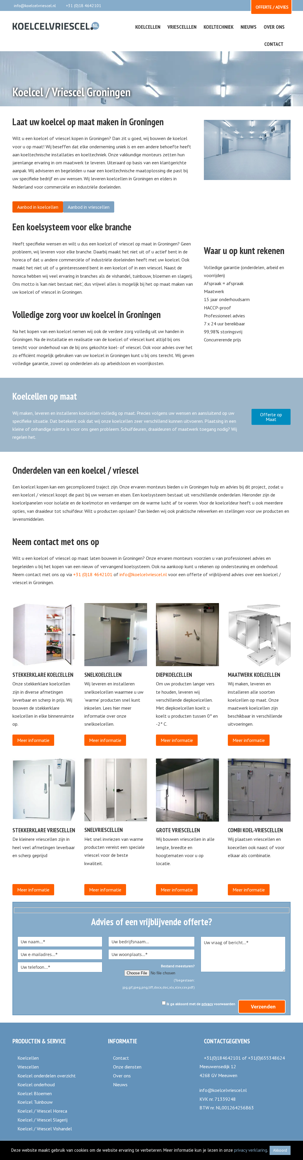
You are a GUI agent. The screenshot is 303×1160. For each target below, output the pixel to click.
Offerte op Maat (271, 417)
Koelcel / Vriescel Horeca (42, 1111)
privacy (207, 1004)
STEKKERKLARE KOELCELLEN (42, 674)
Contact (121, 1058)
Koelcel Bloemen (34, 1093)
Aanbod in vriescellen (88, 207)
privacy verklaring (250, 1150)
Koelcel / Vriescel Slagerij (42, 1120)
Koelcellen (28, 1058)
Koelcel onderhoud (36, 1084)
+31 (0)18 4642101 (83, 5)
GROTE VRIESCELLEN (178, 830)
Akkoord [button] (280, 1150)
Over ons (122, 1076)
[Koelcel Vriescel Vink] (55, 26)
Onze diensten (127, 1067)
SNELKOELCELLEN (103, 674)
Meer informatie (33, 740)
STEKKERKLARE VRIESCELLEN (43, 830)
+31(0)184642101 (222, 1058)
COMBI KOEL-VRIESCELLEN (255, 830)
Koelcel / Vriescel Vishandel (44, 1129)
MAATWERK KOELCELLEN (254, 674)
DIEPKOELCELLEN (174, 674)
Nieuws (120, 1084)
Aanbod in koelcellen (37, 207)
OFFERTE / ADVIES (272, 7)
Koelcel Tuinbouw (35, 1102)
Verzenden (263, 1006)
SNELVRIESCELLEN (103, 829)
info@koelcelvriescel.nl (35, 5)
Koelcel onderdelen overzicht (46, 1076)
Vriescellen (28, 1067)
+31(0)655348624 (266, 1058)
